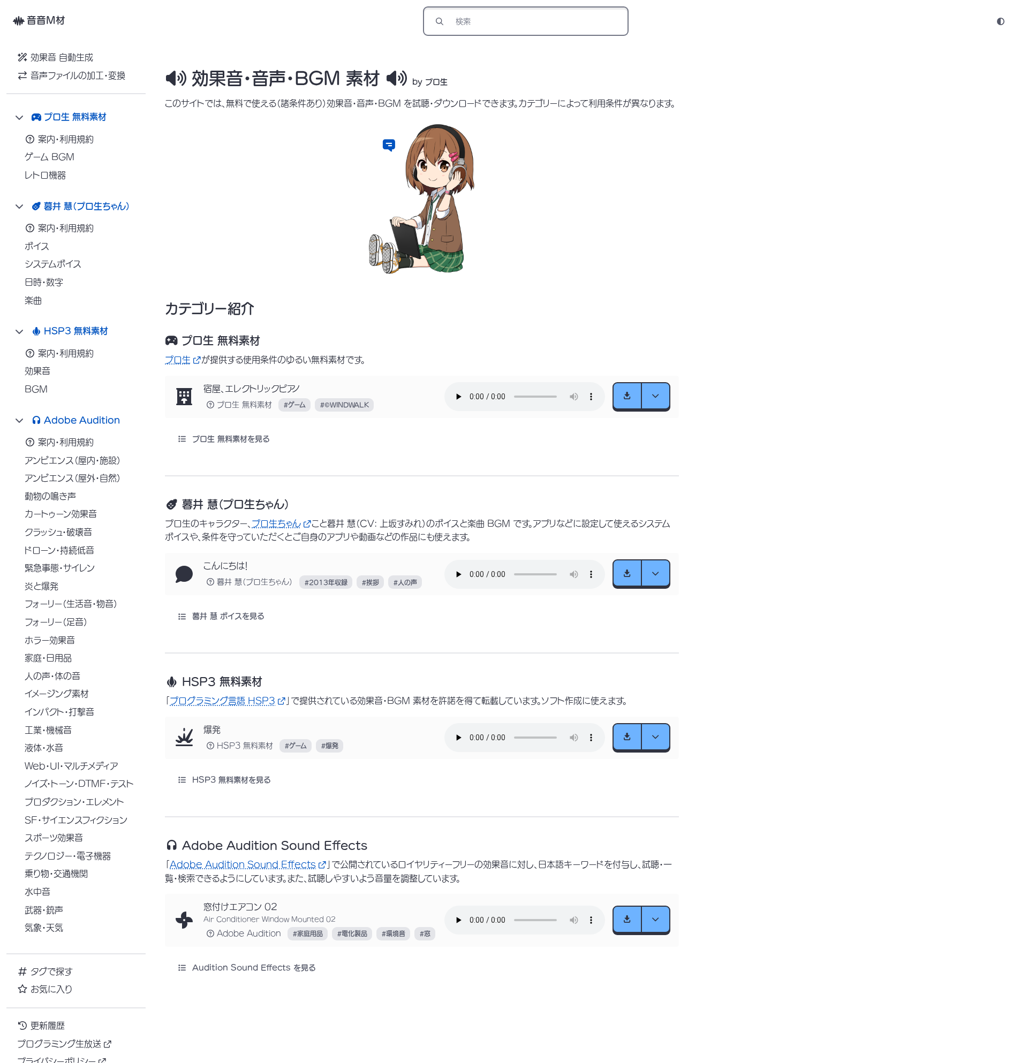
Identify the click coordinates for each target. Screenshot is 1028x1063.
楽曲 (33, 300)
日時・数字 (44, 282)
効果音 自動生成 (62, 57)
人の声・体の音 (52, 676)
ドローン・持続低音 (59, 550)
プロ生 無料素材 (244, 404)
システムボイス (53, 264)
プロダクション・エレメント (74, 802)
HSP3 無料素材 (245, 745)
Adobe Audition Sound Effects (243, 864)
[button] (389, 145)
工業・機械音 (48, 730)
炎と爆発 (41, 586)
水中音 (37, 891)
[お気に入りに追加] (184, 396)
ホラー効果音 (50, 640)
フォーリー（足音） (56, 622)
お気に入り (51, 989)
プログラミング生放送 (59, 1043)
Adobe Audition (249, 933)
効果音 (37, 371)
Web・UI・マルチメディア (71, 766)
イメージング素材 (57, 693)
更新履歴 (48, 1025)
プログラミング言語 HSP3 (222, 700)
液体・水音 (44, 747)
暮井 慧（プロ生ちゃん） (255, 582)
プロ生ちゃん (276, 523)
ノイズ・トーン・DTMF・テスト (79, 783)
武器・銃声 (44, 910)
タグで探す (52, 971)
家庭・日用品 (48, 658)
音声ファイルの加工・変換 (78, 75)
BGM (36, 389)
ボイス (37, 246)
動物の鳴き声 (50, 496)
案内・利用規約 (66, 139)
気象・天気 (44, 927)
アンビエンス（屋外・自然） (73, 478)
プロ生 (178, 359)
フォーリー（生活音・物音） (71, 603)
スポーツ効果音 (54, 837)
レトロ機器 (45, 175)
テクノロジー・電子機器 (68, 856)
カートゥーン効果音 (61, 514)
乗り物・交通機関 (56, 873)
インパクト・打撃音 (59, 712)
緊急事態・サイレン (60, 568)
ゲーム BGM (49, 157)
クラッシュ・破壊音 (58, 532)
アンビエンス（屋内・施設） (73, 460)
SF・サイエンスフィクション (76, 820)
